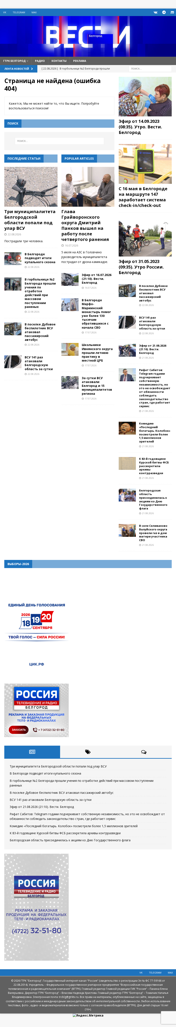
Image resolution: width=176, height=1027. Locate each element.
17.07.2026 (90, 332)
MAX (34, 12)
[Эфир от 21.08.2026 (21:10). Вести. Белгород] (127, 350)
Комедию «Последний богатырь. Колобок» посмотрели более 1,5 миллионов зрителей (154, 432)
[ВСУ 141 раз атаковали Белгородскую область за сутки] (12, 361)
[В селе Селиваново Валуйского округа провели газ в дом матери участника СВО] (127, 530)
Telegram (19, 12)
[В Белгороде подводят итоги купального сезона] (12, 258)
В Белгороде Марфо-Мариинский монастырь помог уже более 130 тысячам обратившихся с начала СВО (96, 313)
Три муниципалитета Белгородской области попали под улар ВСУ (30, 220)
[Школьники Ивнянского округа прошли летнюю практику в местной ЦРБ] (70, 349)
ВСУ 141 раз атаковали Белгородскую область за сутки (39, 363)
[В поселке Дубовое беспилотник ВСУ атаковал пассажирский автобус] (12, 328)
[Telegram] (164, 12)
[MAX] (172, 12)
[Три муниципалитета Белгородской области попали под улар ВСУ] (31, 187)
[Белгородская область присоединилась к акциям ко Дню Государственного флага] (127, 495)
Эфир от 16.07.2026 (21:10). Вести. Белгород (96, 279)
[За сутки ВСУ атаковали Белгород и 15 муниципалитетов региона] (70, 382)
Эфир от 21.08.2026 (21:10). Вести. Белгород (152, 349)
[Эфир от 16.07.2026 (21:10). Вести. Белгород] (70, 279)
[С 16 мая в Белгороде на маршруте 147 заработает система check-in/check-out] (145, 164)
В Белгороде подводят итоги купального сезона (40, 258)
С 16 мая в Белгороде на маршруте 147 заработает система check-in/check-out (143, 197)
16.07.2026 (71, 245)
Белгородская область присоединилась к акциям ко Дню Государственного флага (153, 499)
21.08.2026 (148, 357)
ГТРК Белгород (14, 61)
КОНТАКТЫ (59, 61)
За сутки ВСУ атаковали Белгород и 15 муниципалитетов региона (97, 386)
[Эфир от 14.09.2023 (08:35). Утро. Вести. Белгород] (145, 96)
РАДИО (40, 61)
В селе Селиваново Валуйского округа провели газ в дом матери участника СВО (153, 533)
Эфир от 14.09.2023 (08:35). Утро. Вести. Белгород (140, 126)
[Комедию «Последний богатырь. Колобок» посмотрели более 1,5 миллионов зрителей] (127, 428)
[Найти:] (150, 68)
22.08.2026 (14, 234)
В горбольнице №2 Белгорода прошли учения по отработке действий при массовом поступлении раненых (40, 293)
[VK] (155, 12)
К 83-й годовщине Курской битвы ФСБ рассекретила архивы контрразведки (154, 466)
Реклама (79, 61)
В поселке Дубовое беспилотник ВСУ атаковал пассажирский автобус (153, 293)
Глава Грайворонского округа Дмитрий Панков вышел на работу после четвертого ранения (85, 225)
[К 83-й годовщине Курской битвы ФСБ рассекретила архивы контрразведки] (127, 463)
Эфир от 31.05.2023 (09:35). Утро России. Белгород (141, 266)
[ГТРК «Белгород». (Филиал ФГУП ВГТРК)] (88, 54)
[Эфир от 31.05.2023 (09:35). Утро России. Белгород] (145, 237)
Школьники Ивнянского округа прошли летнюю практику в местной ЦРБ (97, 352)
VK (4, 12)
